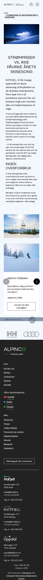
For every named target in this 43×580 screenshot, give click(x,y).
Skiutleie (7, 384)
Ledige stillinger (10, 428)
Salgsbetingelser (11, 436)
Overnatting (9, 376)
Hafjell (9, 402)
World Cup (8, 419)
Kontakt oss (9, 368)
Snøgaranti (8, 448)
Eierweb (7, 440)
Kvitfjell (11, 397)
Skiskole (7, 380)
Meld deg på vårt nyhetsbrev (19, 461)
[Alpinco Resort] (8, 4)
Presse (7, 424)
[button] (37, 281)
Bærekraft (8, 444)
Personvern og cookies (14, 432)
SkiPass (7, 372)
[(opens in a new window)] (13, 319)
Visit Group (26, 573)
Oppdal (10, 406)
